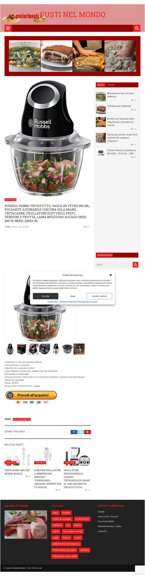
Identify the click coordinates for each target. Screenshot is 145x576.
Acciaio (78, 538)
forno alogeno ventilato (73, 531)
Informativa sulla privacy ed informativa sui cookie (78, 301)
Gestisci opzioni (99, 296)
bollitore (77, 525)
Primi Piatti (24, 54)
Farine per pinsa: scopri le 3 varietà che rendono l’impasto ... (122, 137)
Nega (72, 296)
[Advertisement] (48, 251)
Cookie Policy (52, 301)
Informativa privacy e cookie (109, 526)
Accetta (45, 296)
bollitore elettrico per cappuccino (66, 544)
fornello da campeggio (62, 519)
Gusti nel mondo (72, 14)
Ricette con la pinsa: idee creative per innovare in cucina (120, 121)
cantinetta (84, 550)
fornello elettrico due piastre (64, 550)
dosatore (66, 513)
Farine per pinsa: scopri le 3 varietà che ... (120, 61)
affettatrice (57, 525)
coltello (56, 531)
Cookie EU (102, 531)
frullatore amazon (21, 419)
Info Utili (88, 54)
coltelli (55, 538)
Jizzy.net (114, 516)
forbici (55, 513)
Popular (111, 85)
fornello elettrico (82, 519)
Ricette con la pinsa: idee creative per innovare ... (88, 61)
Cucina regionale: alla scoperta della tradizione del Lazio (25, 526)
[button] (110, 275)
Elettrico (66, 538)
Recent (101, 85)
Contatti (101, 512)
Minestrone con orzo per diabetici (25, 60)
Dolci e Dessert (56, 54)
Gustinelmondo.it (19, 568)
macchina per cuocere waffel (64, 556)
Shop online (10, 200)
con (68, 525)
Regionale (26, 519)
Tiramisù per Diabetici (56, 60)
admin (7, 227)
